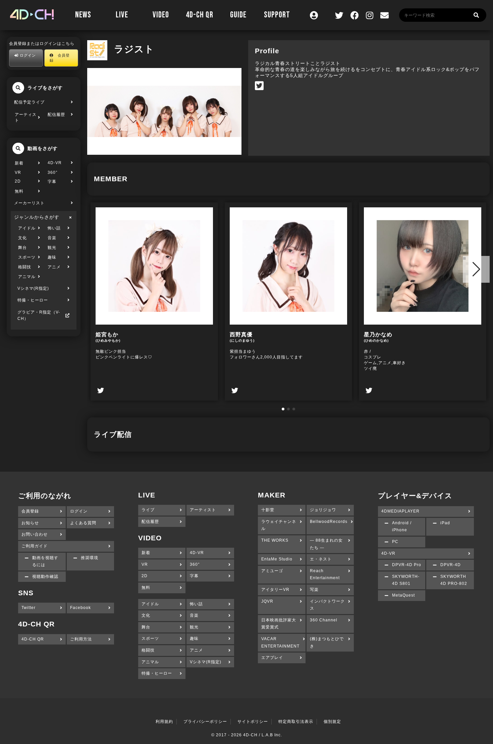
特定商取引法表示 (295, 721)
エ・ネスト (321, 559)
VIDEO (161, 15)
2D (18, 181)
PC (395, 541)
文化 (22, 237)
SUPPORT (277, 15)
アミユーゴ (272, 570)
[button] (283, 409)
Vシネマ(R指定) (33, 288)
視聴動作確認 (45, 576)
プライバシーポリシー (205, 721)
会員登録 (60, 57)
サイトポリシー (252, 721)
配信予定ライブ (29, 102)
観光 (52, 247)
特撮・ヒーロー (32, 300)
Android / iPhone (402, 527)
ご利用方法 (81, 639)
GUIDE (238, 15)
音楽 (52, 237)
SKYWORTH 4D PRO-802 (453, 580)
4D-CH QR (199, 15)
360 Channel (323, 620)
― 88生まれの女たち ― (326, 544)
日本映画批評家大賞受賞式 (278, 624)
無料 (19, 191)
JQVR (267, 601)
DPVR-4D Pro (406, 564)
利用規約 (164, 721)
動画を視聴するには (45, 561)
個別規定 (332, 721)
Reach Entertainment (325, 574)
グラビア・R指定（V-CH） (38, 315)
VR (18, 172)
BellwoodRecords (328, 521)
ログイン (27, 55)
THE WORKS (274, 540)
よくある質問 (83, 523)
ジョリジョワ (323, 510)
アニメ (54, 267)
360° (53, 172)
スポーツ (27, 257)
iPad (445, 523)
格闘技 (24, 267)
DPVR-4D (450, 564)
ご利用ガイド (34, 546)
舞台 (22, 247)
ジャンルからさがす (36, 217)
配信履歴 (56, 114)
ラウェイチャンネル (278, 525)
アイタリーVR (275, 589)
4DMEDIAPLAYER (400, 511)
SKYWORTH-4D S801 (406, 580)
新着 (19, 163)
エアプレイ (272, 657)
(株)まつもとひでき (327, 642)
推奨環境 (89, 557)
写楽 (314, 589)
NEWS (83, 15)
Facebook (80, 607)
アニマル (27, 276)
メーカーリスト (29, 203)
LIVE (122, 15)
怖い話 (54, 228)
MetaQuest (403, 595)
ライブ (148, 510)
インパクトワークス (327, 605)
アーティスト (26, 117)
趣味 (52, 257)
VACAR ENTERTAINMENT (280, 642)
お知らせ (30, 523)
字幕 (52, 181)
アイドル (27, 228)
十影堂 (267, 510)
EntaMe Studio (276, 559)
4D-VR (55, 162)
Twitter (28, 607)
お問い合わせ (34, 534)
